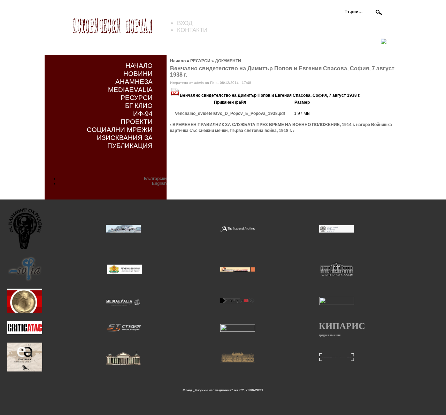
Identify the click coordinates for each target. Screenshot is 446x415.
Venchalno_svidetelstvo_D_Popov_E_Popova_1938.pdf (230, 113)
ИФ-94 (143, 113)
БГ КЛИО (139, 105)
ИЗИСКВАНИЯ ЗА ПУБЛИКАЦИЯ (125, 141)
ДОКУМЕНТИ (228, 60)
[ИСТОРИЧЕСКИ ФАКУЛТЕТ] (123, 231)
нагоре (363, 124)
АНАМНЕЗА (134, 81)
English (159, 183)
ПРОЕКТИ (137, 121)
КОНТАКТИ (192, 30)
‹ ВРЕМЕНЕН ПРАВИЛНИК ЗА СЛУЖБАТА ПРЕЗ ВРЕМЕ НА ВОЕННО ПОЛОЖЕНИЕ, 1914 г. (262, 124)
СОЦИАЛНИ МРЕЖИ (120, 129)
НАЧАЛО (139, 65)
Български (155, 178)
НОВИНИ (138, 73)
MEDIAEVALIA (130, 89)
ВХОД (185, 23)
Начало (178, 60)
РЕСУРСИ (137, 97)
